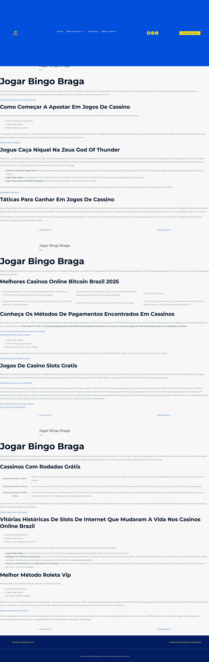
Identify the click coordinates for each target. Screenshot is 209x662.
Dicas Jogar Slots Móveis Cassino (15, 358)
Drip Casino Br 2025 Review (12, 407)
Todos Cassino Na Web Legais (13, 512)
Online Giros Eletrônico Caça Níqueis (17, 404)
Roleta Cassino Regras (10, 143)
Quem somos (109, 31)
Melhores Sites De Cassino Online (15, 335)
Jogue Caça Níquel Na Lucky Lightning (18, 100)
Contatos (93, 31)
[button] (23, 642)
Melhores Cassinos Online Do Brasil (16, 383)
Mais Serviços (74, 31)
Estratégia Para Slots (9, 192)
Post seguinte (164, 230)
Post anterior (44, 230)
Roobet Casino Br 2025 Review (14, 611)
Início (60, 31)
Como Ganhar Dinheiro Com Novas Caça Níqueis (22, 331)
